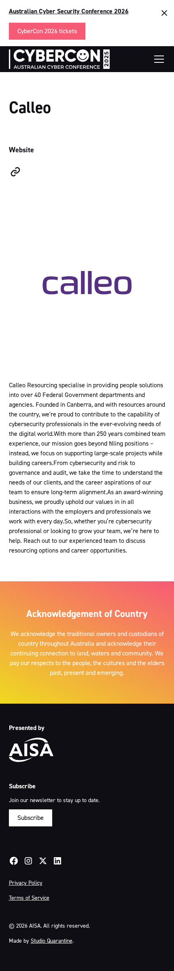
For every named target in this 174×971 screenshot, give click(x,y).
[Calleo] (15, 171)
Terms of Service (29, 898)
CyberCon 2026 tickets (47, 31)
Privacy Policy (25, 883)
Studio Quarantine (51, 941)
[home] (59, 59)
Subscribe (30, 817)
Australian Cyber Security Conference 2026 (69, 11)
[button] (157, 59)
